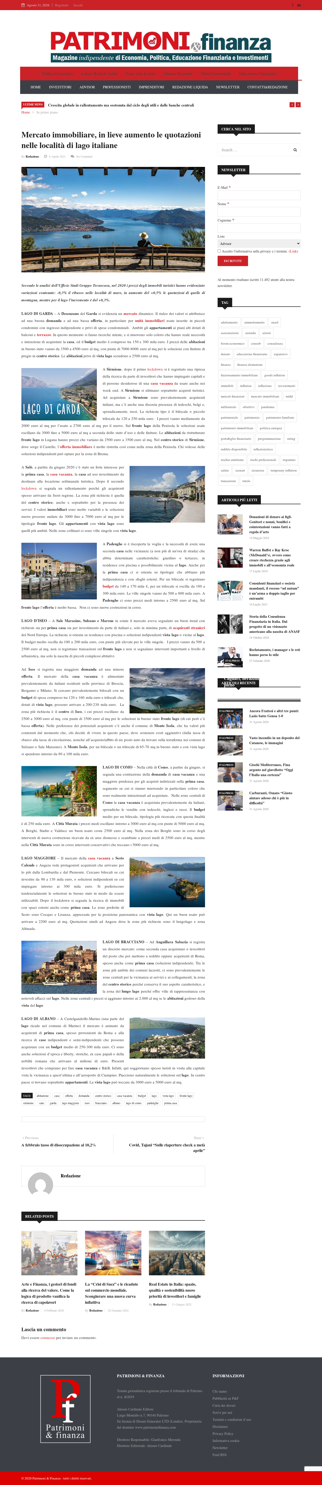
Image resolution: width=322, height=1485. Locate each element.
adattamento (229, 322)
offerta (69, 1096)
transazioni (228, 481)
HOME (36, 87)
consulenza (275, 343)
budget (142, 1096)
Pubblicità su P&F (226, 1398)
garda (53, 1103)
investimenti (286, 385)
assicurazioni (230, 333)
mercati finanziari (233, 396)
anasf (274, 322)
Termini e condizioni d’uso (232, 1419)
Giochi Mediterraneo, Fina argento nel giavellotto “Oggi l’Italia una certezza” (271, 769)
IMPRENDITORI (151, 87)
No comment (84, 156)
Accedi (78, 5)
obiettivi (249, 407)
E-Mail (224, 187)
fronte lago (186, 1096)
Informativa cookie (226, 1440)
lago (154, 1096)
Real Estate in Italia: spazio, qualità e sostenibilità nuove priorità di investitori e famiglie (175, 1290)
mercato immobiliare (265, 396)
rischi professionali (263, 459)
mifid (289, 396)
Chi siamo (220, 1391)
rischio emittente (232, 459)
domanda (83, 1096)
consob (256, 343)
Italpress (232, 660)
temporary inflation (284, 470)
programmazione (269, 438)
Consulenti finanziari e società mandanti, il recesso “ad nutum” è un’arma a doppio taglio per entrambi (274, 591)
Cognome (226, 220)
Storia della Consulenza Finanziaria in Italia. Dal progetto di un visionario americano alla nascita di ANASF (274, 624)
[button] (292, 104)
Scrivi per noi (222, 1412)
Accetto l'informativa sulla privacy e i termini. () (259, 251)
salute (225, 470)
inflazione (265, 385)
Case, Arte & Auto (141, 73)
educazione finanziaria (252, 354)
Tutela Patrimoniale (216, 73)
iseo (87, 1103)
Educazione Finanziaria (257, 73)
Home (25, 112)
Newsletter (220, 1447)
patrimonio (252, 417)
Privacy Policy (223, 1433)
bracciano (101, 1103)
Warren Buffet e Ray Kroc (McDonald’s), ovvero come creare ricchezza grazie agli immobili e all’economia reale (271, 557)
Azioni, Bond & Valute (99, 73)
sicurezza (258, 470)
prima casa (170, 1103)
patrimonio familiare (280, 417)
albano (116, 1103)
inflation (246, 385)
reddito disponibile (234, 449)
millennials (228, 407)
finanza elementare (250, 364)
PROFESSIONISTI (117, 87)
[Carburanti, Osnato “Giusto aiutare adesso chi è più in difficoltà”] (231, 801)
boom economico (233, 343)
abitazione (43, 1096)
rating (291, 438)
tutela (246, 481)
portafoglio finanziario (236, 438)
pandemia (267, 407)
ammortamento (254, 322)
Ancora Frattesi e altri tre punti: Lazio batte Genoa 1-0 (274, 713)
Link (293, 251)
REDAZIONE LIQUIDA (190, 87)
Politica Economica (57, 73)
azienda (250, 333)
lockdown (155, 369)
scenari (240, 470)
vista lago (168, 1096)
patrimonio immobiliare (237, 428)
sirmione (28, 1103)
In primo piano (47, 112)
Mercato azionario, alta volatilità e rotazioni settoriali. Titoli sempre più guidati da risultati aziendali (130, 105)
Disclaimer (220, 1426)
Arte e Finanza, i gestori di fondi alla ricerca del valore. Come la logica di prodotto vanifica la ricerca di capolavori (48, 1293)
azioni (266, 333)
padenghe (152, 1103)
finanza (226, 364)
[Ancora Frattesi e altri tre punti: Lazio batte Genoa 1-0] (231, 719)
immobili (227, 385)
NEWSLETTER (227, 87)
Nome (223, 204)
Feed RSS (220, 1454)
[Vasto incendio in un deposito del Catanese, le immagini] (231, 746)
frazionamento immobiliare (239, 375)
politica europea (271, 428)
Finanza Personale (178, 73)
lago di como (133, 1103)
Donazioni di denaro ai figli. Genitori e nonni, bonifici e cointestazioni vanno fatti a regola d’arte (270, 524)
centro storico (103, 1096)
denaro (225, 354)
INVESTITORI (60, 87)
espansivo (281, 354)
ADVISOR (87, 87)
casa (56, 1096)
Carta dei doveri (224, 1405)
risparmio (289, 459)
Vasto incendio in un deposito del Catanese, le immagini (274, 740)
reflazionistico (263, 449)
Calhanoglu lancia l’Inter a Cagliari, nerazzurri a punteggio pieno (255, 678)
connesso (48, 1337)
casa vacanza (124, 1096)
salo (41, 1103)
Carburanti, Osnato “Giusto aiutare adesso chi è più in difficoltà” (270, 798)
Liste (221, 236)
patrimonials (229, 417)
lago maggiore (70, 1103)
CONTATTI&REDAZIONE (268, 87)
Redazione (32, 156)
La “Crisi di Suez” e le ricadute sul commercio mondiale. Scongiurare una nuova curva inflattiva (111, 1293)
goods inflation (274, 375)
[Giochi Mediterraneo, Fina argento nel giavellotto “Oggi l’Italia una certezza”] (231, 773)
